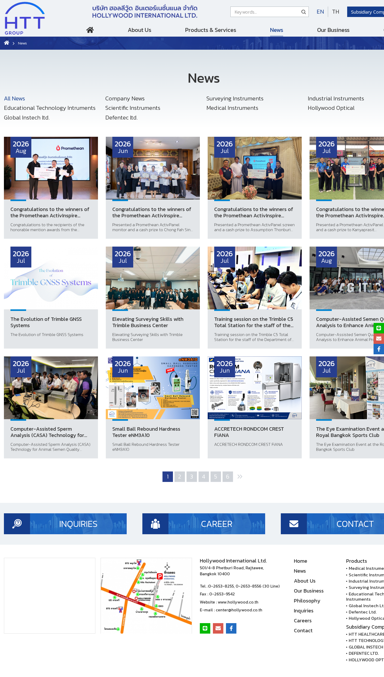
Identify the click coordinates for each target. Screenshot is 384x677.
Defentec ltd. (121, 117)
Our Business (333, 30)
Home (90, 31)
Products (356, 561)
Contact (303, 630)
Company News (125, 98)
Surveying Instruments (235, 98)
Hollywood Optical (331, 108)
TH (335, 11)
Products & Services (210, 30)
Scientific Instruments (132, 108)
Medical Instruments (232, 108)
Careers (303, 620)
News (276, 30)
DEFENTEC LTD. (364, 653)
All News (14, 98)
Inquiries (303, 611)
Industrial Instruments (336, 98)
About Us (139, 30)
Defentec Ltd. (363, 611)
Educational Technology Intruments (50, 108)
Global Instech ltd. (27, 117)
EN (320, 11)
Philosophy (307, 601)
